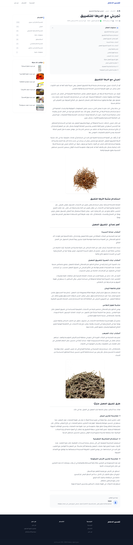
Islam (116, 21)
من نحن (16, 3)
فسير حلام (114, 3)
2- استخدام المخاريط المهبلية (110, 66)
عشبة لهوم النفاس (112, 52)
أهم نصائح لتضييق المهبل (110, 39)
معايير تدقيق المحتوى (30, 528)
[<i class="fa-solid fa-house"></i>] (118, 11)
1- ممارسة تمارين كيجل (112, 63)
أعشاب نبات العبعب (112, 56)
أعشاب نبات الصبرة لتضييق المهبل (108, 45)
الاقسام (24, 3)
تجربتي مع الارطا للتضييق (111, 32)
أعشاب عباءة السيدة (112, 42)
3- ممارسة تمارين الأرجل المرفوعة (109, 70)
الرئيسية (31, 3)
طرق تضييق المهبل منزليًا (111, 59)
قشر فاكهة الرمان (113, 49)
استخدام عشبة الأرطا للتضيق (110, 35)
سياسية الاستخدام (30, 532)
